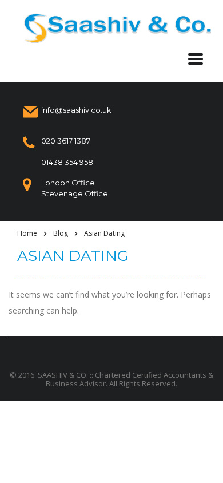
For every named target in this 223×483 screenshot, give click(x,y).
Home (27, 233)
